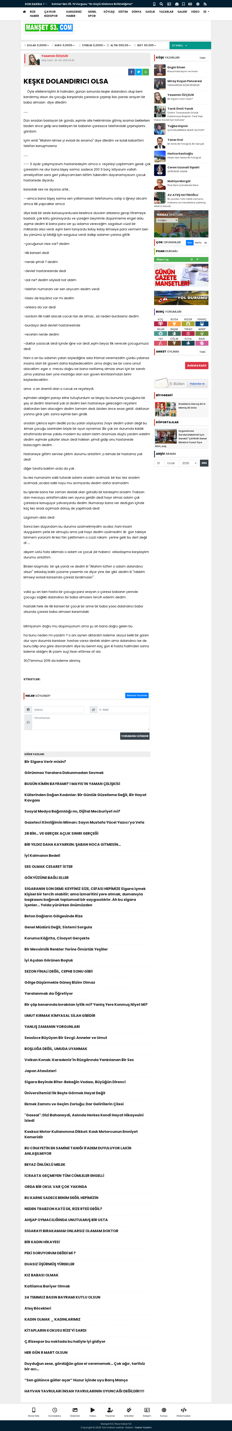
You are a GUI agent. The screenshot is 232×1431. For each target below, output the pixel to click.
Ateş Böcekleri (37, 1308)
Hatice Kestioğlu (180, 154)
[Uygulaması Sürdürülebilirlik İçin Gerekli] (166, 436)
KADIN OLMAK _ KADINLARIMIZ (52, 1319)
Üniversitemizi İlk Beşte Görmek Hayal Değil (64, 1092)
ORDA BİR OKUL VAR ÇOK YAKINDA (55, 1186)
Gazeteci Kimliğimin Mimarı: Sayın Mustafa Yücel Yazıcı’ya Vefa (84, 822)
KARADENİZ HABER (74, 14)
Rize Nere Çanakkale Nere (182, 185)
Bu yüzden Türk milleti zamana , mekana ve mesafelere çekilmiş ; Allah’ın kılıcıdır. (180, 202)
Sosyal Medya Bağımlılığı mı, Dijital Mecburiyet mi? (72, 811)
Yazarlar (110, 1416)
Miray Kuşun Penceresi (184, 81)
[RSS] (205, 4)
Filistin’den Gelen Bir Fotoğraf (184, 157)
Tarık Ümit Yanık (180, 109)
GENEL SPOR (92, 14)
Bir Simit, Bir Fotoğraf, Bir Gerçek (185, 144)
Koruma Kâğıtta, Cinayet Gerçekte (57, 938)
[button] (206, 12)
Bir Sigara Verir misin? (45, 761)
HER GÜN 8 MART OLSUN (46, 1352)
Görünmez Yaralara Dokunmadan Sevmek (64, 772)
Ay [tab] (205, 242)
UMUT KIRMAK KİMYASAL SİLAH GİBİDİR (59, 1015)
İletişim (147, 1416)
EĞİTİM (123, 12)
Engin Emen (176, 67)
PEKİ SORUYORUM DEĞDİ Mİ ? (50, 1253)
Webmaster (184, 1416)
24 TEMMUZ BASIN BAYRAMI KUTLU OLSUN (62, 1297)
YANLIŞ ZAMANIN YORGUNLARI (52, 1026)
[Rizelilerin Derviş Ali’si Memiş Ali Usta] (166, 409)
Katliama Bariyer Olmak (47, 1286)
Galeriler (75, 1416)
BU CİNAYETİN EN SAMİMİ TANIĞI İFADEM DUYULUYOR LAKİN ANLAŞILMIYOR (77, 1151)
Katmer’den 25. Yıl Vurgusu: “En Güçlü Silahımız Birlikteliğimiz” (92, 4)
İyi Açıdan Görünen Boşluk (48, 960)
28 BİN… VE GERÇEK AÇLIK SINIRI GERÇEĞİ (61, 833)
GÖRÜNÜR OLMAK (177, 171)
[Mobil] (154, 4)
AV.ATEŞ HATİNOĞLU (182, 195)
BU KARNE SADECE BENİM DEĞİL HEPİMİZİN (61, 1197)
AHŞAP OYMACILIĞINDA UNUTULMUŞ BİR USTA (66, 1219)
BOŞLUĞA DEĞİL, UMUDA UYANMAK (55, 1048)
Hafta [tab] (198, 242)
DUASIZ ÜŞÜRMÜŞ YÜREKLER (49, 1264)
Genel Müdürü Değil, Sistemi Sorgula (58, 927)
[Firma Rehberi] (176, 4)
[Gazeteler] (190, 4)
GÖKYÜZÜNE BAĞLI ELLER (46, 877)
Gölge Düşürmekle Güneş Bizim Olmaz (59, 982)
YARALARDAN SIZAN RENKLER (183, 85)
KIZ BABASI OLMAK (41, 1275)
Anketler (129, 1416)
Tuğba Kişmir (177, 126)
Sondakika (54, 1416)
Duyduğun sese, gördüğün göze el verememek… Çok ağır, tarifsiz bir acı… (84, 1366)
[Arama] (161, 4)
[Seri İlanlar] (183, 4)
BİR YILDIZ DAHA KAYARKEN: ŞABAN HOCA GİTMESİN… (72, 844)
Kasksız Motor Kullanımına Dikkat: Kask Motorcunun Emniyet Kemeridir (81, 1134)
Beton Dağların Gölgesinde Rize (53, 916)
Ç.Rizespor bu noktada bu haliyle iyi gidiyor (64, 1341)
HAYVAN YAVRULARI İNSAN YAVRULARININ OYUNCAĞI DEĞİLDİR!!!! (84, 1391)
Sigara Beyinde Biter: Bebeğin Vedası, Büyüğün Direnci (75, 1081)
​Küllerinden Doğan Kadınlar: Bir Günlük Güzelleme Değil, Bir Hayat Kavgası (85, 797)
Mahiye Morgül (178, 181)
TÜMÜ (202, 57)
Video (92, 1416)
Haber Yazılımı (143, 1427)
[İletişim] (169, 4)
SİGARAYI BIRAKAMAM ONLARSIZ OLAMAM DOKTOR (71, 1230)
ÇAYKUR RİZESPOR (51, 14)
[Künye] (197, 4)
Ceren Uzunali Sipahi (183, 167)
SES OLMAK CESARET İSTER (48, 866)
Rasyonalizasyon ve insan (182, 71)
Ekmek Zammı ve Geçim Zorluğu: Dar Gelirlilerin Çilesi (74, 1104)
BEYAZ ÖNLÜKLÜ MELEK (44, 1164)
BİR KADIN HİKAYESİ (42, 1241)
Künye (163, 1416)
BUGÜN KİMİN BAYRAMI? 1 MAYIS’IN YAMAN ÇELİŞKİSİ (72, 783)
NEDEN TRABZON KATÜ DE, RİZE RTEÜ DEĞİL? (63, 1208)
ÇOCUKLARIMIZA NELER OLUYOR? (186, 130)
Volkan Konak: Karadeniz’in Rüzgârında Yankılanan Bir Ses (79, 1059)
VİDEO (195, 12)
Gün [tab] (189, 242)
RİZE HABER (34, 14)
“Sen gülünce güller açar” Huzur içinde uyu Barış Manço (76, 1380)
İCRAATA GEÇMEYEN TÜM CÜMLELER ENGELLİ (64, 1175)
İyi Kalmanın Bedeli (42, 855)
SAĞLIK (150, 12)
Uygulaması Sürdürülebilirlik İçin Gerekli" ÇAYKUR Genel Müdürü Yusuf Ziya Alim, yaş (181, 438)
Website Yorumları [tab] (137, 695)
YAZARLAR (166, 12)
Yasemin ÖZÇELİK (180, 95)
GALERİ (182, 12)
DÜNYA (136, 12)
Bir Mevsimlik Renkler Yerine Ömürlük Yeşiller (66, 949)
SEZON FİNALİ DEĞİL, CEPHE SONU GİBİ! (58, 971)
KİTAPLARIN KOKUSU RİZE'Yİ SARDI (55, 1330)
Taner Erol (175, 140)
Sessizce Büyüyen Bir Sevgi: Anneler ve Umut (65, 1037)
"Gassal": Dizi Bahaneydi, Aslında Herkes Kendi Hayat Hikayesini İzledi (84, 1118)
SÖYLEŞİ (109, 12)
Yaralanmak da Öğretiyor (48, 993)
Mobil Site (33, 1416)
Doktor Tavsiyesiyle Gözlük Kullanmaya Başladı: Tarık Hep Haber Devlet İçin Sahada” (178, 116)
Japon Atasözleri (40, 1070)
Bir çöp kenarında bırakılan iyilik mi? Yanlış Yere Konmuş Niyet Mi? (86, 1004)
